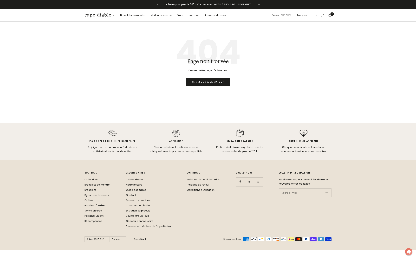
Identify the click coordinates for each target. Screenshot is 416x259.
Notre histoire (134, 184)
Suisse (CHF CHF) (281, 15)
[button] (408, 251)
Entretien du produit (138, 210)
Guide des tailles (136, 190)
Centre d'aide (134, 179)
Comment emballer (138, 205)
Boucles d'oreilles (94, 205)
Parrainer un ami (94, 215)
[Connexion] (322, 15)
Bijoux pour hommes (96, 195)
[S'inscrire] (326, 193)
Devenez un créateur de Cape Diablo (148, 226)
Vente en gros (93, 210)
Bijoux (180, 15)
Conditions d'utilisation (200, 190)
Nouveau (194, 15)
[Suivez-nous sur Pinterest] (258, 181)
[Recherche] (316, 15)
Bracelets (90, 190)
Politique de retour (198, 184)
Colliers (88, 200)
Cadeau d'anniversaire (139, 221)
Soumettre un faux (137, 215)
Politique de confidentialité (203, 179)
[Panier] (330, 15)
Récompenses (93, 221)
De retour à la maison (208, 81)
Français (302, 15)
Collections (91, 179)
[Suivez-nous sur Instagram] (249, 181)
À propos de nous (215, 15)
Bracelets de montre (132, 15)
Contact (131, 195)
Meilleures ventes (161, 15)
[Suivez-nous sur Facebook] (240, 181)
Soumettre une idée (138, 200)
